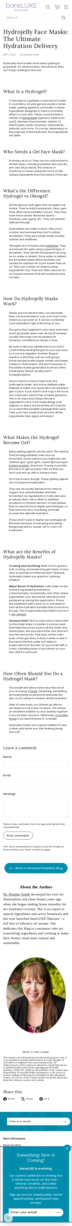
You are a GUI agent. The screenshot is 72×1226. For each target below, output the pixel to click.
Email (7, 775)
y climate (20, 614)
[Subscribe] (58, 1212)
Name (7, 757)
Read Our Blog (12, 1145)
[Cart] (57, 7)
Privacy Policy (11, 849)
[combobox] (36, 18)
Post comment (18, 836)
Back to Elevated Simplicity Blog (39, 868)
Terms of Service (33, 849)
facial (33, 691)
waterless (52, 246)
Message (9, 794)
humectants (29, 118)
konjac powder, (19, 465)
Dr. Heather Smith (16, 894)
